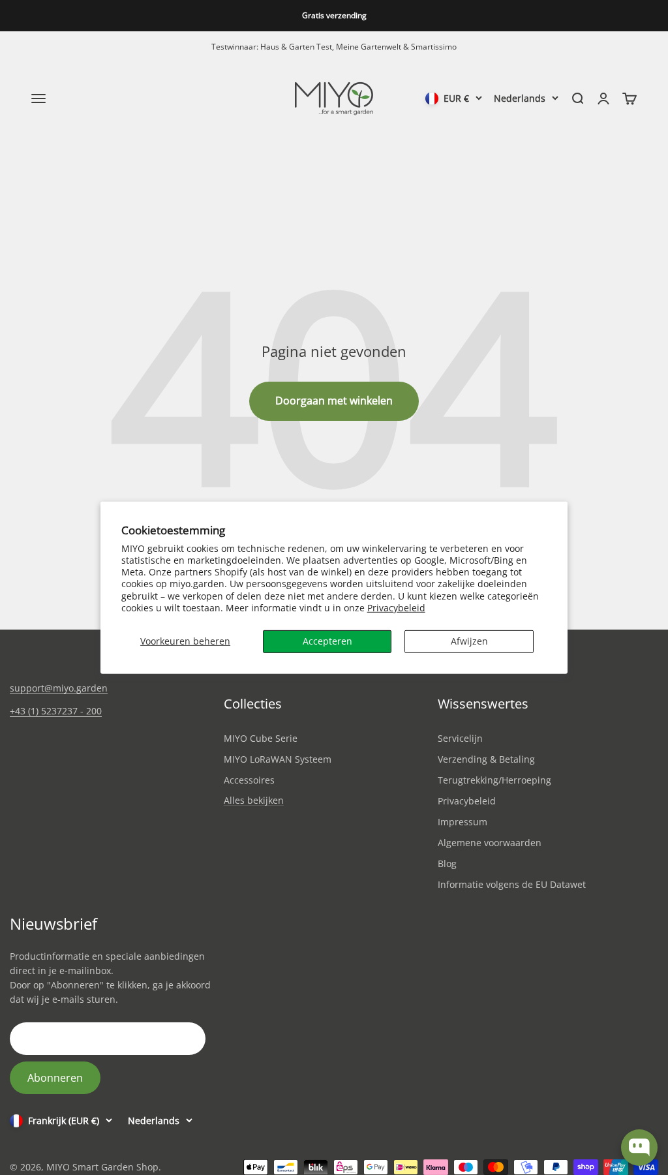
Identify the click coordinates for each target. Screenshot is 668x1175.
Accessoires (249, 780)
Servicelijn (460, 738)
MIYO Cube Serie (260, 738)
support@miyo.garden (59, 688)
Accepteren (327, 641)
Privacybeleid (396, 608)
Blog (447, 863)
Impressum (462, 822)
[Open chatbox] (639, 1147)
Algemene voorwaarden (489, 842)
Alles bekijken (254, 801)
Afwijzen (469, 641)
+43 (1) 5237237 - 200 (56, 711)
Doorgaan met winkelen (334, 400)
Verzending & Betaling (486, 759)
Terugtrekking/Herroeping (494, 780)
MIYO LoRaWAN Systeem (277, 759)
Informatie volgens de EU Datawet (512, 884)
